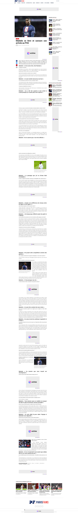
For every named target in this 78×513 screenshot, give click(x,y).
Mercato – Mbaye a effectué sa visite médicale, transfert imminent (57, 20)
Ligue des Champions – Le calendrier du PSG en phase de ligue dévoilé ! (57, 38)
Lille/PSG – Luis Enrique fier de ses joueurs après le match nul (57, 29)
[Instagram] (42, 506)
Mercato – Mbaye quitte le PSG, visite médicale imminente (57, 52)
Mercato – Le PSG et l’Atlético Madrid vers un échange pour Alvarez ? (57, 86)
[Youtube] (40, 506)
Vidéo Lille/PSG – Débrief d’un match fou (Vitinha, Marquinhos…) (57, 48)
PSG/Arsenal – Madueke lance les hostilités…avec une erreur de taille (57, 99)
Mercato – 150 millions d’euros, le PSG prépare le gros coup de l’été (57, 104)
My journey (37, 463)
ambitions (29, 463)
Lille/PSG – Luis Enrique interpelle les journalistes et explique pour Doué (56, 491)
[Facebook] (36, 506)
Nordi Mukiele (42, 463)
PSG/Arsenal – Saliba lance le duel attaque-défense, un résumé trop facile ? (57, 94)
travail (28, 464)
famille (33, 463)
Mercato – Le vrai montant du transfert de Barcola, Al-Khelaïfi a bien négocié (57, 34)
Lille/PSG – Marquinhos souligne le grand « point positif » (56, 25)
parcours (20, 464)
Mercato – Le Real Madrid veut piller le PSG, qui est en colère (57, 90)
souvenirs (24, 464)
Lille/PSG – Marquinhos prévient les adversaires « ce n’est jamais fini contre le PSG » (44, 491)
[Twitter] (38, 506)
